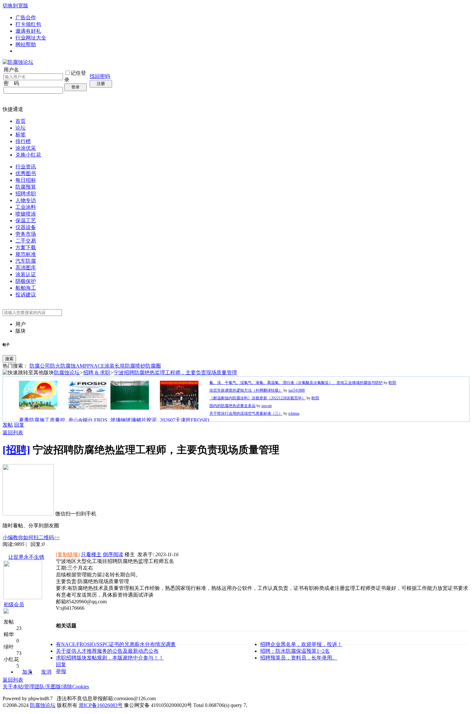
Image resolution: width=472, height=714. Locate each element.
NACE (97, 366)
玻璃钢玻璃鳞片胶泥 (133, 420)
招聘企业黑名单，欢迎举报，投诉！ (301, 644)
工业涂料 (25, 207)
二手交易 (25, 240)
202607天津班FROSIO (184, 420)
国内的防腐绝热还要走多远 (232, 406)
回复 (19, 425)
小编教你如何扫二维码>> (31, 537)
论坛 (20, 128)
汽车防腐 (25, 261)
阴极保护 (25, 281)
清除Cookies (75, 686)
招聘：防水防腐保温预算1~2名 (295, 651)
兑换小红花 (28, 154)
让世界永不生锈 (26, 557)
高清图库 (25, 267)
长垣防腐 (125, 366)
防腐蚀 (68, 366)
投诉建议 (25, 294)
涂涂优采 (25, 148)
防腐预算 (25, 187)
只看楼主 (91, 554)
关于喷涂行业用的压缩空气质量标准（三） (246, 413)
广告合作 (25, 17)
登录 (75, 87)
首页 (20, 121)
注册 (101, 83)
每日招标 (25, 180)
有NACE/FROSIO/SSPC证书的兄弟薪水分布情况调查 (116, 644)
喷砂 (140, 366)
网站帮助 (25, 44)
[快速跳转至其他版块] (28, 373)
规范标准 (25, 254)
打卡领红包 (28, 24)
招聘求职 (25, 193)
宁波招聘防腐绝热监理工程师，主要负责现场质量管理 (175, 372)
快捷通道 (13, 109)
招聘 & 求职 (96, 372)
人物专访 (25, 200)
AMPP (83, 366)
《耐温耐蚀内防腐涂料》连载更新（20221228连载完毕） (257, 398)
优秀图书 (25, 173)
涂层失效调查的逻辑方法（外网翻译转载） (246, 390)
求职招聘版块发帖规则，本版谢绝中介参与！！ (110, 657)
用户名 (11, 69)
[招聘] (16, 449)
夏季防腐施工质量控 (42, 420)
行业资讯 (25, 166)
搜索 (9, 358)
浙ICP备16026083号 (101, 705)
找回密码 (100, 76)
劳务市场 (25, 234)
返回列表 (13, 432)
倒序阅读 (113, 554)
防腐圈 (153, 366)
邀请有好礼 (28, 31)
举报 (61, 671)
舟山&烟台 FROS (87, 420)
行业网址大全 (30, 37)
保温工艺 (25, 220)
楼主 (130, 554)
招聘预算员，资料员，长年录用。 (298, 657)
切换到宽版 (15, 5)
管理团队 (34, 686)
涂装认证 (25, 274)
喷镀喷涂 (25, 214)
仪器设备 (25, 227)
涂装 (109, 366)
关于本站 (13, 686)
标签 (20, 134)
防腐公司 (40, 366)
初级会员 (14, 604)
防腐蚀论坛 (67, 372)
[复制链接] (68, 554)
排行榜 (23, 141)
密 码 (11, 83)
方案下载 (25, 247)
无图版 (53, 686)
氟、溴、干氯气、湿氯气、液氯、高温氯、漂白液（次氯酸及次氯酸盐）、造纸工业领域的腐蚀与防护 (296, 382)
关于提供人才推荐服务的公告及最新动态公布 (107, 651)
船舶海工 (25, 288)
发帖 (8, 425)
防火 (55, 366)
